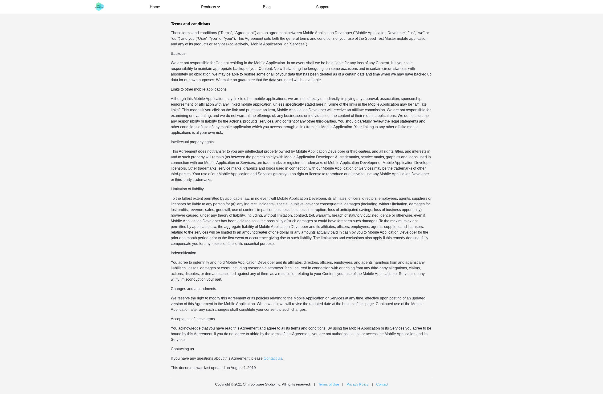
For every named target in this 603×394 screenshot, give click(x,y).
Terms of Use (328, 384)
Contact (382, 384)
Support (322, 7)
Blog (267, 7)
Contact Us (273, 358)
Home (155, 7)
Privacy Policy (357, 384)
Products (208, 7)
